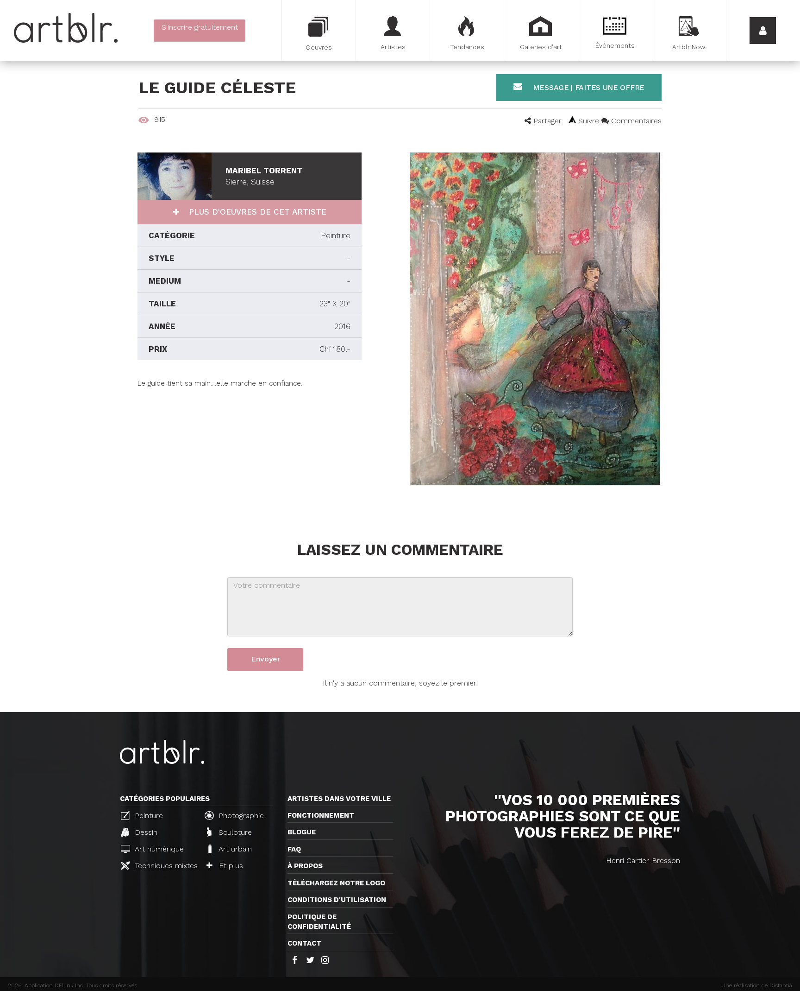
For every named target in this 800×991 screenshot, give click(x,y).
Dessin (144, 832)
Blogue (302, 832)
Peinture (147, 815)
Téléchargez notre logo (336, 883)
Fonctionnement (321, 815)
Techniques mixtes (164, 865)
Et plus (230, 865)
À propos (305, 866)
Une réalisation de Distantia (756, 985)
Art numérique (158, 849)
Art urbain (234, 849)
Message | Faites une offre (587, 87)
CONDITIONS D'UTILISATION (337, 900)
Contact (304, 943)
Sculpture (234, 832)
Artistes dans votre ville (339, 798)
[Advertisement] (250, 453)
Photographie (240, 815)
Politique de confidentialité (319, 922)
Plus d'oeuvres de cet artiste (256, 211)
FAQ (294, 849)
